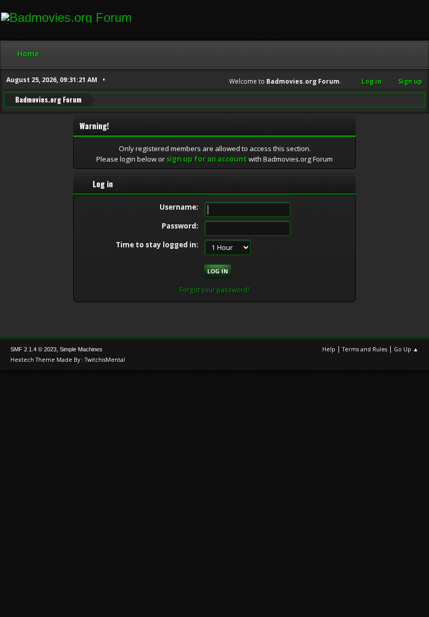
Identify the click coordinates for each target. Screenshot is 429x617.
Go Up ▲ (406, 349)
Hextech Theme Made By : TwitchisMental (67, 359)
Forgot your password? (214, 289)
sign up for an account (206, 159)
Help (328, 349)
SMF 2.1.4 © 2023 (33, 349)
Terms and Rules (364, 349)
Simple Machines (81, 349)
